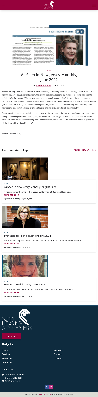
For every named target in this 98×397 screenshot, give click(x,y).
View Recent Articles (84, 150)
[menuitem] (23, 350)
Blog (49, 71)
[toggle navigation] (94, 5)
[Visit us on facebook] (47, 387)
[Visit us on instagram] (51, 387)
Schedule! (11, 336)
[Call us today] (3, 5)
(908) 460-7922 (12, 381)
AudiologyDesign (45, 394)
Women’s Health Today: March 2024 (25, 284)
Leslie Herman (43, 85)
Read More (10, 195)
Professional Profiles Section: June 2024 (27, 235)
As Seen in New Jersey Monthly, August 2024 (30, 187)
